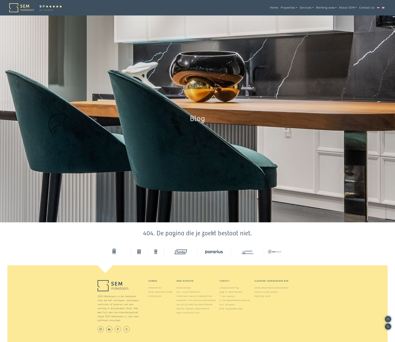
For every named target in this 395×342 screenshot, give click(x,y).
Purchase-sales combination (194, 296)
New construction (188, 313)
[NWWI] (247, 252)
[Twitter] (126, 329)
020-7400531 (228, 296)
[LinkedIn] (109, 329)
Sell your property (189, 292)
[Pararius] (214, 252)
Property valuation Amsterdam (196, 300)
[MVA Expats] (156, 252)
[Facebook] (118, 329)
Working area (325, 7)
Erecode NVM (262, 296)
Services (306, 7)
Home (274, 7)
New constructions (160, 292)
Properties (288, 7)
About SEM (347, 7)
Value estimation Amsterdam (195, 305)
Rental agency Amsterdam (193, 309)
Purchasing (184, 288)
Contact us (367, 7)
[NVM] (114, 252)
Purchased (155, 296)
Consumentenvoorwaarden (272, 288)
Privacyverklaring (266, 292)
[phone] (376, 326)
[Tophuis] (272, 252)
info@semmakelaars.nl (236, 300)
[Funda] (181, 252)
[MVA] (139, 252)
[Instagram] (101, 329)
